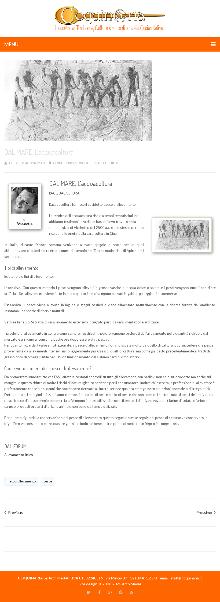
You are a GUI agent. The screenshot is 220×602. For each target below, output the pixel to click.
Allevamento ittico (18, 455)
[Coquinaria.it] (110, 18)
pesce (102, 163)
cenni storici (63, 163)
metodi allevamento (21, 481)
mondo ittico (86, 163)
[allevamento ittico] (4, 466)
